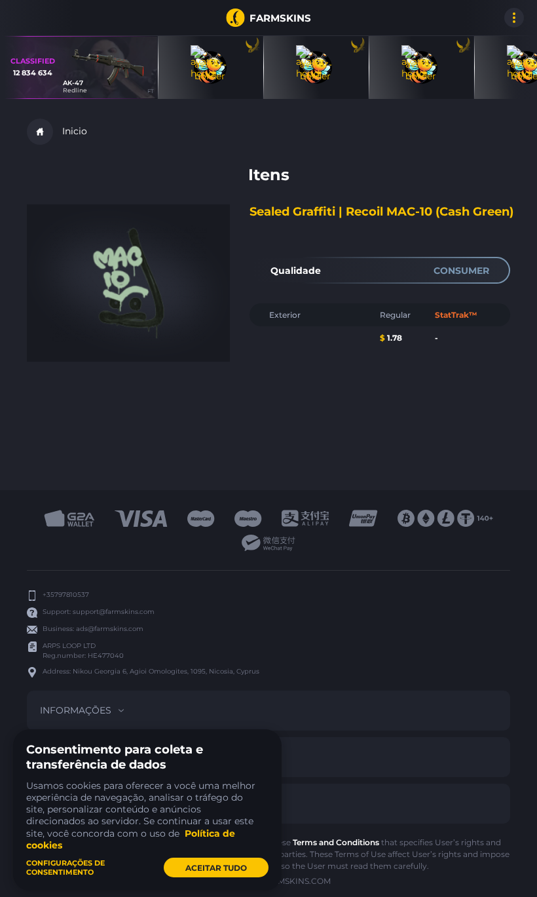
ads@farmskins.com (109, 628)
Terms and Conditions (336, 842)
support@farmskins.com (114, 611)
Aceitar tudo (216, 868)
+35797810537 (66, 594)
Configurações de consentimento (65, 867)
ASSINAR (26, 18)
